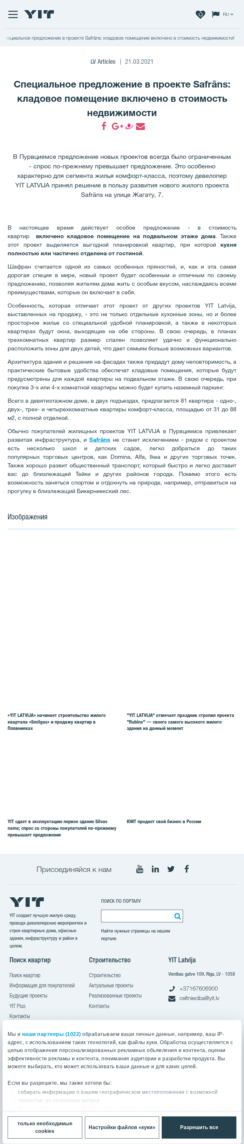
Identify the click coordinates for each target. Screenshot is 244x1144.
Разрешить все (199, 1127)
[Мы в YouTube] (140, 869)
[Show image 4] (213, 607)
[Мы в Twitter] (171, 869)
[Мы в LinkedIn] (155, 869)
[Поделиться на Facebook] (104, 126)
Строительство (105, 975)
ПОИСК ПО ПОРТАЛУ (121, 901)
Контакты (20, 1016)
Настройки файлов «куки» (122, 1127)
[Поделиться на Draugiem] (128, 126)
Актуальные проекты (111, 985)
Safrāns (99, 439)
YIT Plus (17, 1006)
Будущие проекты (28, 995)
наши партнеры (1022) (51, 1034)
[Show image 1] (76, 580)
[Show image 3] (167, 607)
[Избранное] (200, 14)
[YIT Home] (39, 14)
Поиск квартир (25, 975)
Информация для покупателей (42, 985)
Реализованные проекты (115, 995)
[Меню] (13, 14)
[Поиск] (177, 916)
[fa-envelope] (140, 126)
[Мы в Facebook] (186, 869)
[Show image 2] (190, 565)
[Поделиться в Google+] (116, 126)
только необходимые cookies (44, 1127)
